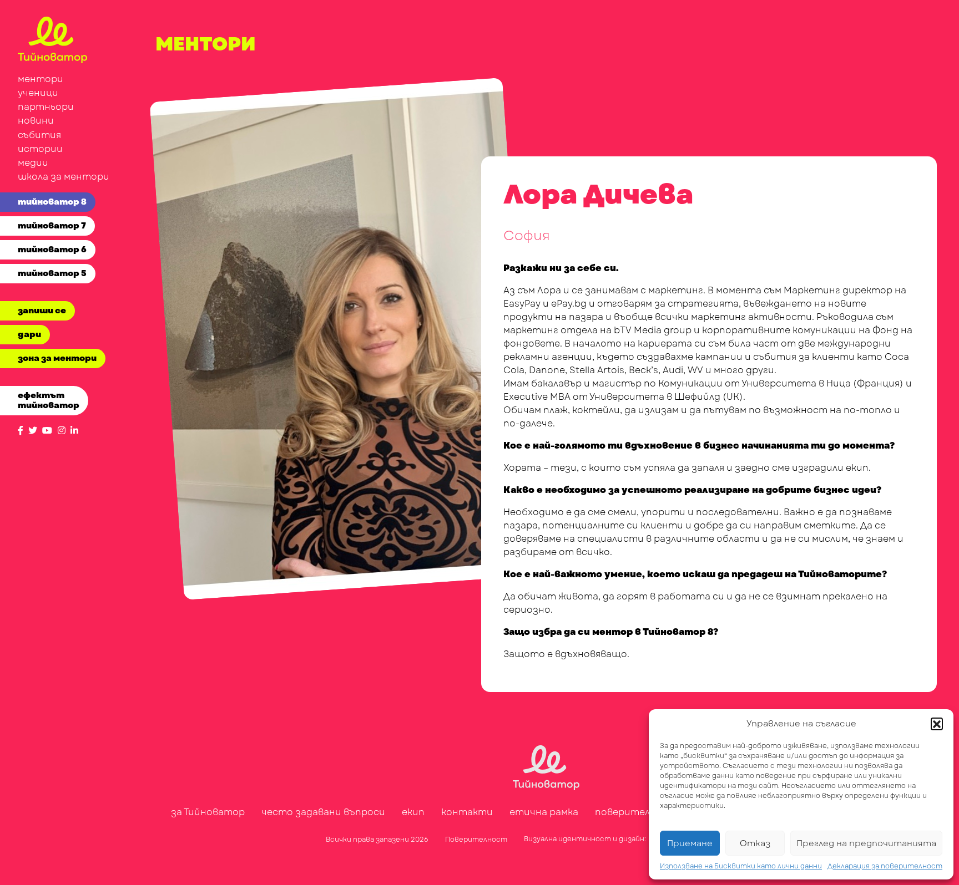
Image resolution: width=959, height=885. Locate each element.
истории (40, 149)
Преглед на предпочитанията (866, 843)
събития (39, 135)
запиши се (42, 310)
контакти (467, 812)
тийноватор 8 (52, 202)
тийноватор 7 (52, 226)
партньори (46, 106)
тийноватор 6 (52, 249)
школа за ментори (63, 176)
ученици (38, 93)
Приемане (690, 843)
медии (33, 162)
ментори (40, 79)
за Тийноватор (208, 812)
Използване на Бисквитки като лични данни (741, 866)
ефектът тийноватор (48, 400)
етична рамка (543, 812)
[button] (936, 723)
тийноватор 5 (52, 273)
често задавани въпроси (323, 812)
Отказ (755, 843)
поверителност (636, 812)
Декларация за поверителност (884, 866)
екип (413, 812)
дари (29, 334)
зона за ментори (57, 358)
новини (36, 120)
